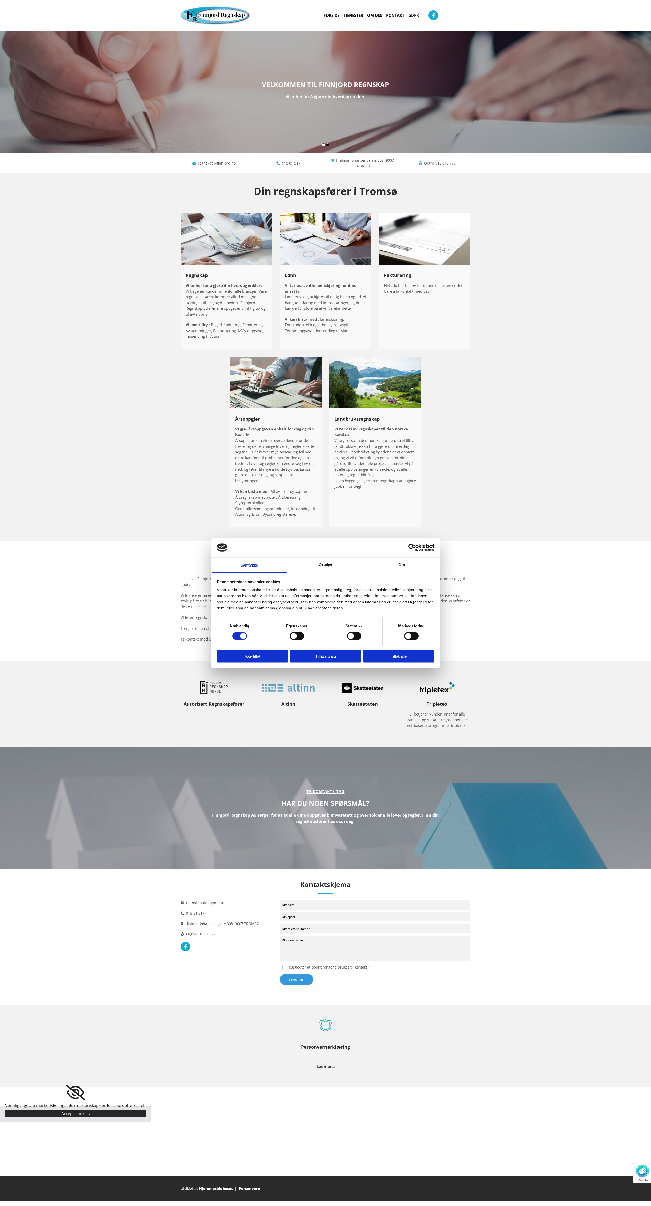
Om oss (374, 15)
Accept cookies (75, 1113)
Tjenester (353, 15)
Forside (331, 15)
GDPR (413, 15)
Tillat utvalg (325, 656)
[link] (75, 1092)
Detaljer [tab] (326, 564)
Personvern (249, 1188)
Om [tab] (401, 564)
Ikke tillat (252, 656)
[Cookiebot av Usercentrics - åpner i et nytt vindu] (412, 547)
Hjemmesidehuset (216, 1188)
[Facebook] (433, 15)
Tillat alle (399, 656)
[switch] (297, 636)
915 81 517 (291, 163)
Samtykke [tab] (249, 565)
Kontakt (395, 15)
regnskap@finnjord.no (217, 163)
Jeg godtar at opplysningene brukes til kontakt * (329, 967)
